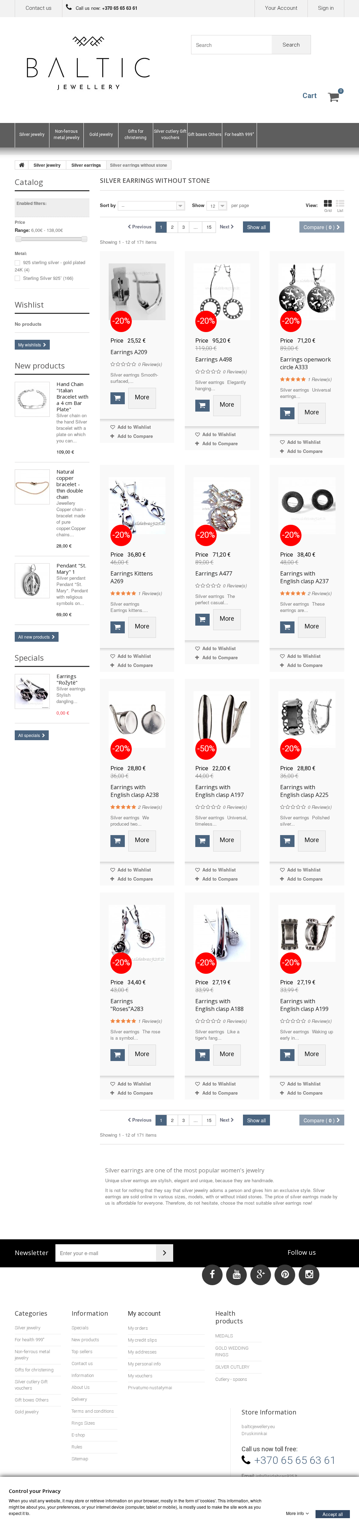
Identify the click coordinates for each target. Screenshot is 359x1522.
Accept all (333, 1513)
